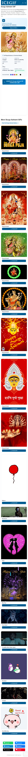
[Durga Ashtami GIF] (14, 137)
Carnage (4, 700)
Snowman (4, 680)
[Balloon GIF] (14, 477)
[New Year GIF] (14, 584)
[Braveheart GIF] (14, 512)
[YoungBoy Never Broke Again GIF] (14, 638)
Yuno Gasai (4, 625)
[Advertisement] (14, 100)
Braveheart (4, 518)
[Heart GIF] (14, 542)
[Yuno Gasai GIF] (14, 616)
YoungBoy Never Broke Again (8, 647)
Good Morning (5, 731)
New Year (4, 603)
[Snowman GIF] (14, 666)
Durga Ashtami (5, 151)
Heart (3, 560)
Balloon (4, 500)
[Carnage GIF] (14, 693)
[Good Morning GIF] (14, 718)
